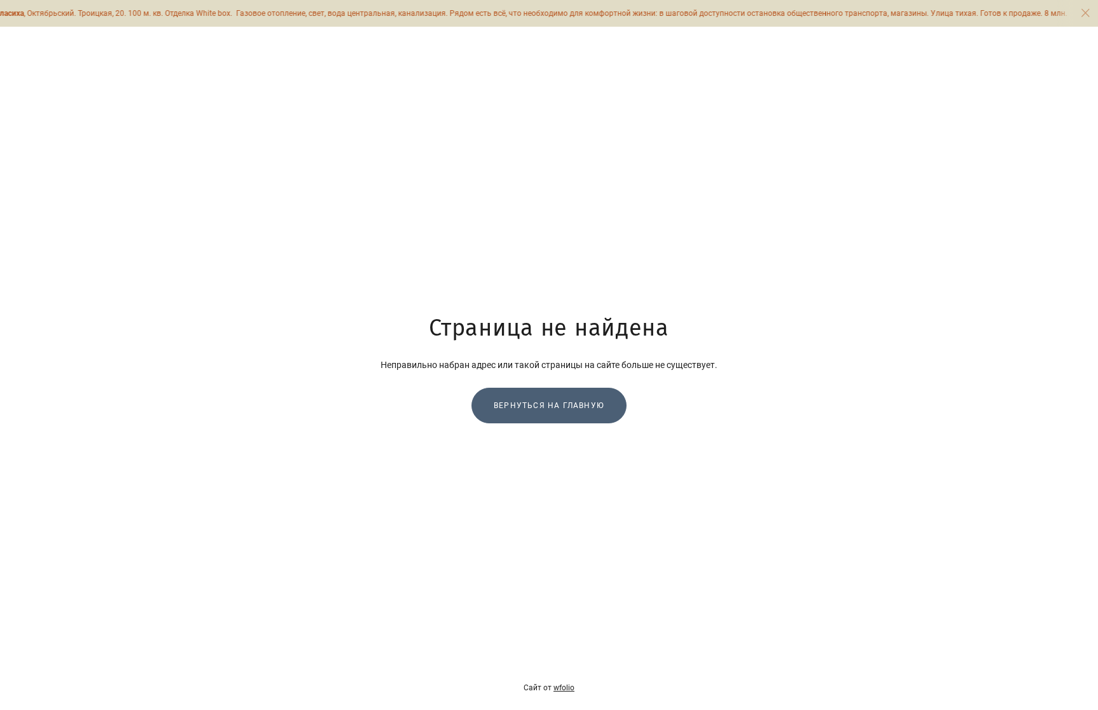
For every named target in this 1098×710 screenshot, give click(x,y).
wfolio (563, 687)
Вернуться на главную (549, 405)
